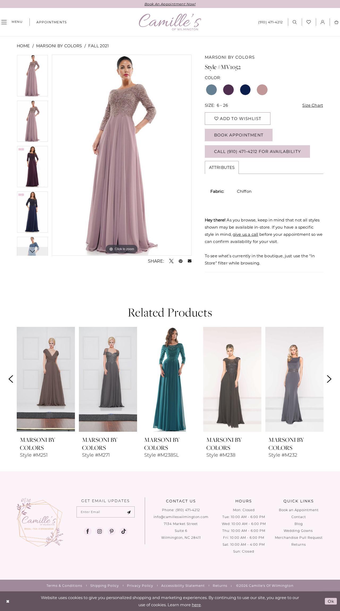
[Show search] (295, 22)
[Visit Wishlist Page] (309, 22)
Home (23, 45)
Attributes (222, 167)
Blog (299, 524)
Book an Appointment (299, 510)
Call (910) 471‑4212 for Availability (257, 151)
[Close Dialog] (7, 601)
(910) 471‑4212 (188, 510)
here (196, 604)
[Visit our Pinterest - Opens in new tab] (112, 531)
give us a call (245, 234)
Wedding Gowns (299, 531)
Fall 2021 (98, 45)
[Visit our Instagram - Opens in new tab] (100, 531)
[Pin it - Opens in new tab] (180, 261)
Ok (331, 601)
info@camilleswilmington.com (181, 517)
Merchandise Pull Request (299, 538)
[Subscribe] (129, 512)
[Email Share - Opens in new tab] (190, 261)
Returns (298, 544)
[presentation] (46, 379)
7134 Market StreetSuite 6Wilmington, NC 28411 (181, 531)
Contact (298, 517)
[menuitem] (49, 22)
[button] (323, 22)
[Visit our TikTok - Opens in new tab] (124, 531)
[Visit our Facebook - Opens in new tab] (88, 531)
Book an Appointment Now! (170, 4)
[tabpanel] (32, 77)
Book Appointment (239, 135)
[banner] (170, 22)
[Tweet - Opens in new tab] (171, 261)
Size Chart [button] (312, 105)
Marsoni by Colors (59, 45)
